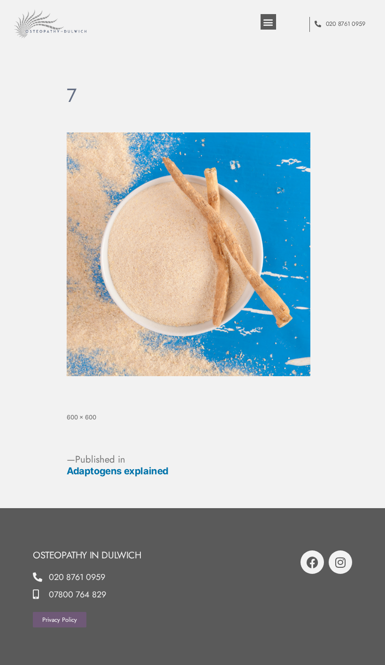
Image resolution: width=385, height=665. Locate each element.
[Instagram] (340, 562)
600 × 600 (81, 417)
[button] (268, 22)
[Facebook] (312, 562)
